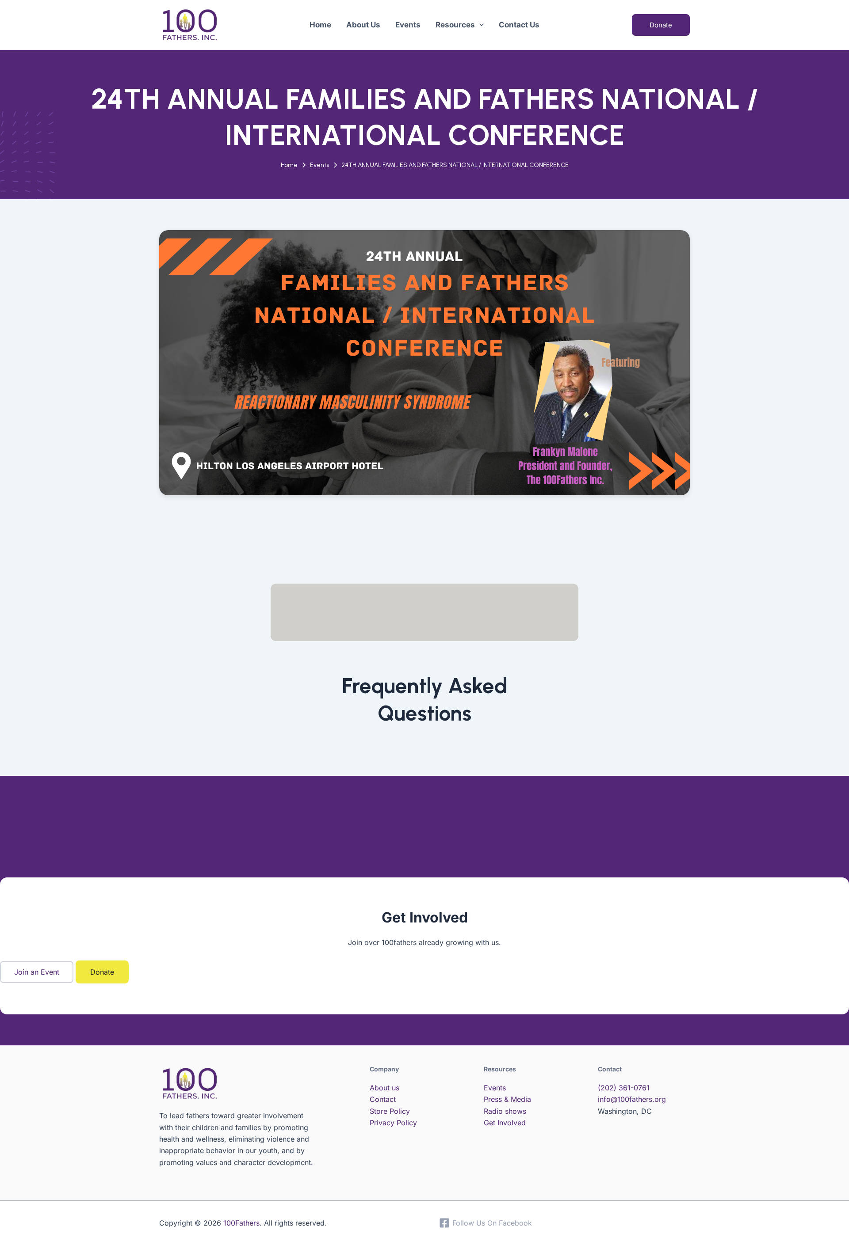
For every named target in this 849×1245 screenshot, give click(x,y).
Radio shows (505, 1111)
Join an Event (36, 972)
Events (319, 165)
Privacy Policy (393, 1122)
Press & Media (507, 1099)
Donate (102, 972)
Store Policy (390, 1111)
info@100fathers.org (632, 1099)
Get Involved (505, 1122)
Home (289, 165)
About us (384, 1087)
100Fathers (241, 1222)
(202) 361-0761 (624, 1087)
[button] (479, 25)
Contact (383, 1099)
